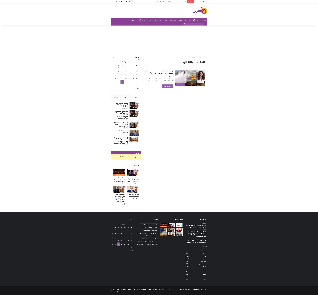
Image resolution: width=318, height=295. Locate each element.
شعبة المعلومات (146, 230)
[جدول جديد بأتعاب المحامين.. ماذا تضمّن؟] (134, 133)
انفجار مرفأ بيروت (153, 227)
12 (129, 75)
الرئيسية (204, 20)
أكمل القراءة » (167, 86)
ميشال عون (154, 241)
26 (129, 82)
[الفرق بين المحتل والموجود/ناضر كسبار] (179, 234)
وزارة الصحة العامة (140, 244)
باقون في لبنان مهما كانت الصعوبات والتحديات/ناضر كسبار (133, 196)
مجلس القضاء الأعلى (145, 238)
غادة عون (147, 233)
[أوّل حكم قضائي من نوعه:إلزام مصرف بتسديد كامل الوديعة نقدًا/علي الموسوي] (134, 125)
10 (136, 75)
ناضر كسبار (147, 241)
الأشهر (136, 97)
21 (122, 78)
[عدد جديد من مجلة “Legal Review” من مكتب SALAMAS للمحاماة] (179, 225)
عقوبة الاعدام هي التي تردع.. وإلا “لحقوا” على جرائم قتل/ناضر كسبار (133, 179)
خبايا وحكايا (187, 20)
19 (129, 78)
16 (115, 75)
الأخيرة (126, 97)
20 (126, 78)
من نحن (134, 20)
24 (136, 82)
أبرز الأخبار (203, 253)
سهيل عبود (154, 230)
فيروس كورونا (154, 235)
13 (125, 75)
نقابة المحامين (140, 241)
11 (133, 75)
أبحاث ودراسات (157, 20)
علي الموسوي (154, 233)
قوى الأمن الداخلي (145, 235)
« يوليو (137, 88)
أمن (194, 20)
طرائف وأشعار (141, 20)
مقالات (165, 20)
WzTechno (203, 289)
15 (118, 75)
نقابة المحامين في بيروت (152, 244)
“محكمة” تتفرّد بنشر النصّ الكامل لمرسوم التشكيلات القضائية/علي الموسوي (122, 104)
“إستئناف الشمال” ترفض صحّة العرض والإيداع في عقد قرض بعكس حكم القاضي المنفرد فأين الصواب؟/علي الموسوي (121, 140)
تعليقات (116, 97)
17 (136, 78)
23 (115, 78)
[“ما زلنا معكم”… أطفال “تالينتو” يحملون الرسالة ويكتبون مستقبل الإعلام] (119, 172)
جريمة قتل (145, 227)
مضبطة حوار (173, 20)
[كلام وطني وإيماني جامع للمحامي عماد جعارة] (171, 234)
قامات (204, 269)
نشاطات (149, 20)
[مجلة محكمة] (200, 10)
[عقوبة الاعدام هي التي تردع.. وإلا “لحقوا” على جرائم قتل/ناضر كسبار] (133, 172)
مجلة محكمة (154, 238)
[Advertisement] (159, 39)
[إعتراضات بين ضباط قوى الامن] (163, 234)
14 (122, 75)
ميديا (205, 276)
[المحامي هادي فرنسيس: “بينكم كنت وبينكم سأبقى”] (163, 230)
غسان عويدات (140, 233)
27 (126, 82)
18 (133, 78)
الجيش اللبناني (154, 224)
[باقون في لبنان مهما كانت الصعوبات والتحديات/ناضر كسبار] (133, 189)
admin (170, 71)
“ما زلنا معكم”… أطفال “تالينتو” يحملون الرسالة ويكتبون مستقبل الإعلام (170, 1)
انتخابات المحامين (144, 224)
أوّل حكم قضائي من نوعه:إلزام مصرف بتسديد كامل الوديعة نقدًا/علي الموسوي (121, 124)
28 (122, 82)
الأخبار (198, 20)
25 (133, 82)
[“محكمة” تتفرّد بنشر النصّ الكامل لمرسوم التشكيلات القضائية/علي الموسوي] (134, 105)
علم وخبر (180, 20)
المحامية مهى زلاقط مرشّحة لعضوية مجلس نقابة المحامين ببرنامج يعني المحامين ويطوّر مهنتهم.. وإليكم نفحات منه (119, 199)
